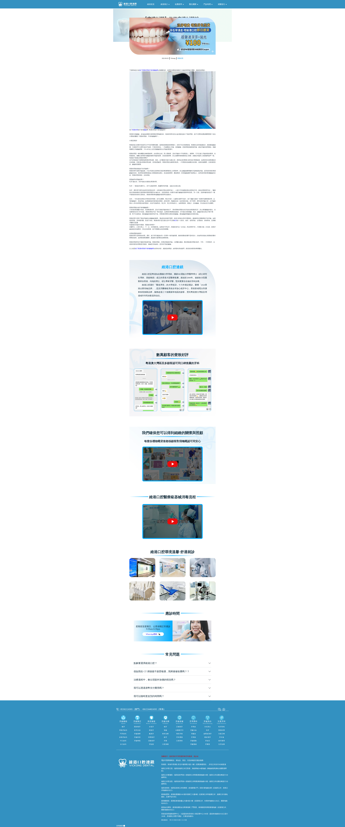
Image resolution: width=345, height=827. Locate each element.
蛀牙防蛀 (221, 726)
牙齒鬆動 (193, 740)
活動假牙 (151, 740)
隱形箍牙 (137, 726)
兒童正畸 (221, 733)
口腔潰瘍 (165, 744)
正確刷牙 (179, 726)
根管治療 (165, 733)
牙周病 (193, 737)
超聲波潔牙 (208, 733)
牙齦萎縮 (193, 744)
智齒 (165, 730)
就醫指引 (221, 4)
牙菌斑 (207, 744)
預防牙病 (179, 733)
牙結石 (207, 740)
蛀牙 (175, 220)
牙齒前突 (137, 737)
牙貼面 (151, 744)
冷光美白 (207, 726)
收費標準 (178, 4)
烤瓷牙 (151, 730)
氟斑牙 (151, 733)
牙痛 (165, 740)
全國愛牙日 (179, 730)
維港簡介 (164, 4)
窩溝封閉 (180, 58)
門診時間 (207, 4)
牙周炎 (193, 726)
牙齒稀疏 (137, 740)
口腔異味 (179, 740)
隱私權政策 (164, 820)
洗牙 (207, 730)
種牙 (123, 726)
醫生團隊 (192, 4)
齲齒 (145, 130)
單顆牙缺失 (123, 730)
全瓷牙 (151, 726)
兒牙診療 (221, 744)
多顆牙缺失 (123, 737)
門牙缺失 (123, 733)
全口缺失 (123, 744)
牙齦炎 (193, 733)
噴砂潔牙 (207, 737)
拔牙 (165, 737)
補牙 (165, 726)
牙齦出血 (193, 730)
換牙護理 (221, 740)
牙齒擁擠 (137, 733)
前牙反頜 (137, 730)
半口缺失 (123, 740)
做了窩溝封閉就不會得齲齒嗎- (149, 70)
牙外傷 (221, 737)
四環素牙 (151, 737)
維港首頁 (150, 4)
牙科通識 (179, 737)
